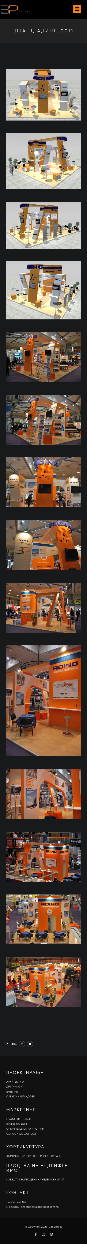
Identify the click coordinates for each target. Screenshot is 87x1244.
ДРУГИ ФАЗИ (14, 1086)
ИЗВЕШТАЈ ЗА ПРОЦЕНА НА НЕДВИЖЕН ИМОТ (35, 1179)
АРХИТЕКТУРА (15, 1081)
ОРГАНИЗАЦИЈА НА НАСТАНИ (25, 1129)
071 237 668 (19, 1202)
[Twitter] (30, 1044)
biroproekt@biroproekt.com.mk (40, 1207)
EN (52, 1234)
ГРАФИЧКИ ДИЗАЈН (18, 1119)
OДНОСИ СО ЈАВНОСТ (21, 1134)
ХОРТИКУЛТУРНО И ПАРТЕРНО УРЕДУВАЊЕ (34, 1156)
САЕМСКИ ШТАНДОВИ (20, 1096)
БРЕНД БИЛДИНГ (17, 1124)
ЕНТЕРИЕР (12, 1091)
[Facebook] (22, 1044)
